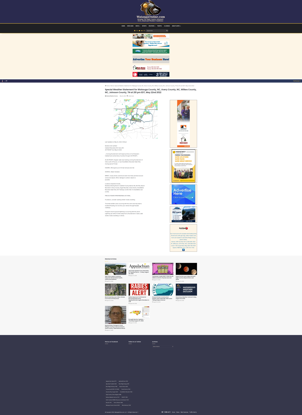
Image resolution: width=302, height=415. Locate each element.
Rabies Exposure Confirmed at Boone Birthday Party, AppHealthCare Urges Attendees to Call (139, 299)
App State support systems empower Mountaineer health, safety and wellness (114, 278)
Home (123, 26)
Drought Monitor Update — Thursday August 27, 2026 (136, 320)
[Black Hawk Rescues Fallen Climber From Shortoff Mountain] (115, 290)
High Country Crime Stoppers (113, 394)
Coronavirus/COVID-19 (112, 389)
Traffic (159, 26)
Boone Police (123, 386)
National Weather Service (112, 96)
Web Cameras (184, 412)
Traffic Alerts (193, 412)
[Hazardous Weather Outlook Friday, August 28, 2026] (186, 290)
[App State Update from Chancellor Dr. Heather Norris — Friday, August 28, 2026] (139, 266)
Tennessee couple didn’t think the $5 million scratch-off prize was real (162, 277)
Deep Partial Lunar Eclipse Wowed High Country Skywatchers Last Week (185, 278)
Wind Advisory (126, 405)
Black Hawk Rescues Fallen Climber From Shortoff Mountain (115, 297)
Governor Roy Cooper (112, 391)
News (137, 26)
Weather (151, 26)
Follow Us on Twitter (135, 342)
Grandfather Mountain (126, 391)
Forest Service (125, 389)
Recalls (108, 402)
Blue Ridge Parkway (111, 386)
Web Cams (130, 26)
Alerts (112, 86)
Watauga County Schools (113, 405)
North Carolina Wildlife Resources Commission (117, 399)
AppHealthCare (123, 381)
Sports (144, 26)
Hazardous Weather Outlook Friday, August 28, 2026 (186, 297)
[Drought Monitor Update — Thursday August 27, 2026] (139, 312)
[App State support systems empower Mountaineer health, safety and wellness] (115, 269)
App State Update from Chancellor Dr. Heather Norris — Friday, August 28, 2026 (139, 272)
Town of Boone (118, 402)
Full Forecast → (297, 81)
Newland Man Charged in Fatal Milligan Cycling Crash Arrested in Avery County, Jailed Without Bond (115, 327)
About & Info (176, 26)
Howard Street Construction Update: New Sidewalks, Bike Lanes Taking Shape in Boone (162, 298)
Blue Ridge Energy (124, 383)
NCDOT (125, 397)
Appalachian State (111, 381)
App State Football (111, 383)
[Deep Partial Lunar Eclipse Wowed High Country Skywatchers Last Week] (186, 269)
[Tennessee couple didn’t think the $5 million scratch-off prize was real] (162, 269)
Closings (167, 26)
